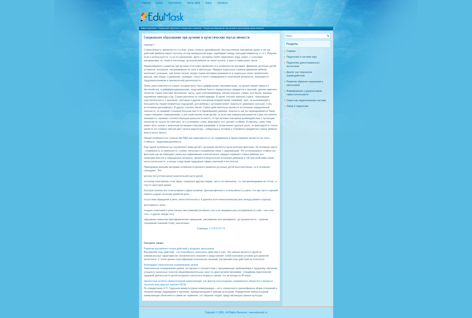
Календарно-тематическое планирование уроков (171, 264)
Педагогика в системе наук (302, 56)
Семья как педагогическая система (306, 100)
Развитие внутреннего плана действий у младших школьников (179, 248)
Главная (291, 51)
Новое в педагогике (148, 28)
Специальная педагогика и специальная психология (179, 28)
